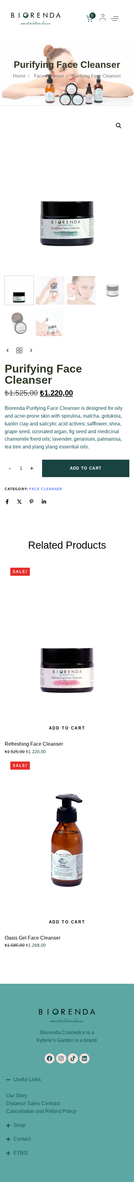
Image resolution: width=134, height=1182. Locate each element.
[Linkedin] (43, 501)
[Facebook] (7, 501)
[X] (19, 501)
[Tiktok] (73, 1058)
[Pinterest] (31, 501)
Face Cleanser (49, 75)
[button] (114, 18)
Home (19, 75)
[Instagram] (61, 1058)
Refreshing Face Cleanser (34, 744)
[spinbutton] (21, 468)
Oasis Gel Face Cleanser (32, 937)
